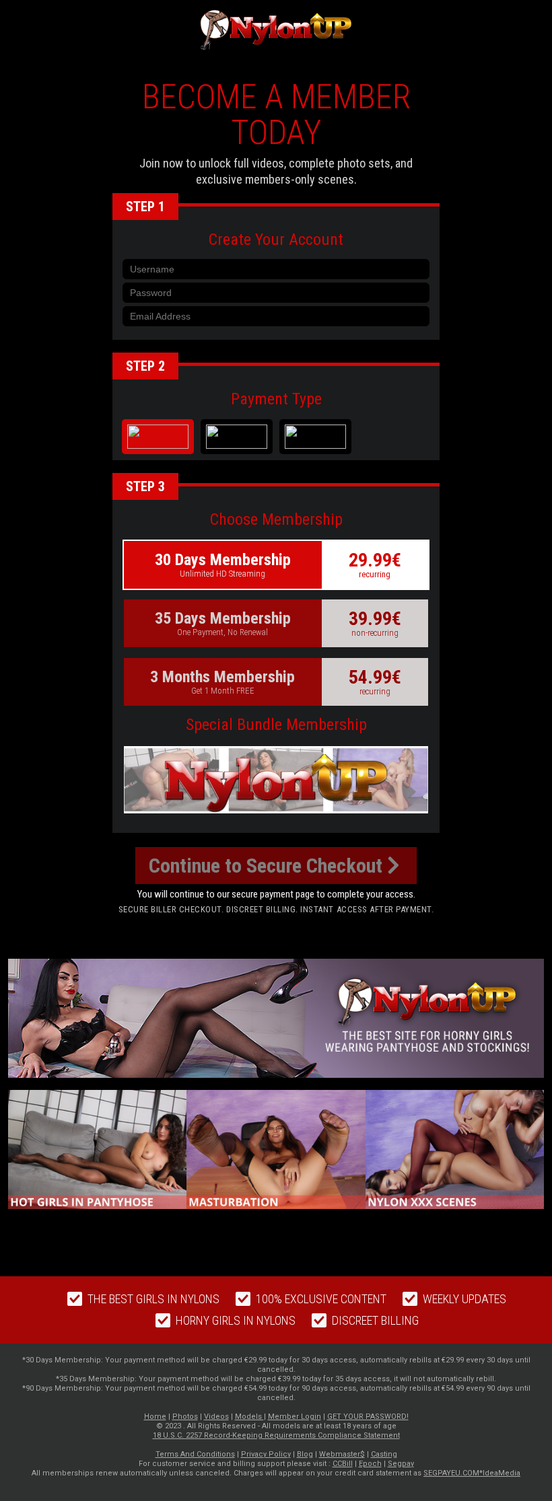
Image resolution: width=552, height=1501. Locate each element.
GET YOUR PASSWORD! (368, 1416)
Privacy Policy (266, 1454)
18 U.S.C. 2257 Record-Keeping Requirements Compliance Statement (276, 1435)
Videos (216, 1416)
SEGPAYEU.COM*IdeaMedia (471, 1473)
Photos (185, 1416)
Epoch (370, 1463)
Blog (305, 1454)
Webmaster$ (342, 1454)
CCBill (343, 1463)
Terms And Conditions (195, 1454)
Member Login (294, 1416)
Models (249, 1416)
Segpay (401, 1463)
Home (155, 1416)
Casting (384, 1454)
